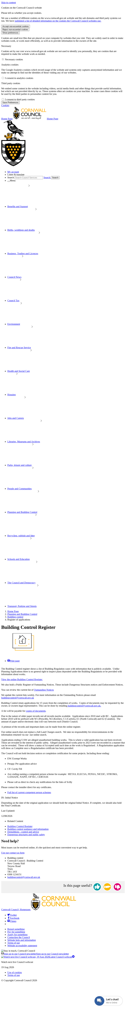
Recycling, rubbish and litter (21, 535)
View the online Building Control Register (22, 679)
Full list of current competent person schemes (29, 792)
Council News (14, 277)
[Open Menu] (8, 181)
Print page (15, 661)
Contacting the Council (18, 937)
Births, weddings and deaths (21, 230)
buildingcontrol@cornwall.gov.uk (17, 697)
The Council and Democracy (21, 582)
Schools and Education (18, 559)
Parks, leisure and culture (19, 465)
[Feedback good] (97, 887)
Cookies (5, 105)
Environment (13, 324)
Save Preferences (10, 102)
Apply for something (17, 934)
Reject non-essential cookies (15, 29)
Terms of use (13, 943)
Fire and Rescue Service (19, 347)
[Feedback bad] (117, 887)
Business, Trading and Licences (22, 253)
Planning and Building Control (22, 512)
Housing (11, 394)
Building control (15, 617)
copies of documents (36, 711)
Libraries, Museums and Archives (23, 441)
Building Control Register (19, 826)
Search (10, 177)
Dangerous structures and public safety (26, 834)
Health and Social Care (18, 371)
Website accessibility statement (22, 945)
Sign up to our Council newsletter (36, 954)
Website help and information (21, 940)
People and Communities (19, 488)
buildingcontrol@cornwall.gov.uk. (84, 705)
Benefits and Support (17, 206)
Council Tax (13, 300)
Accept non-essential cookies (15, 26)
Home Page (13, 611)
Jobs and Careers (15, 418)
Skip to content (8, 2)
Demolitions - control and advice (23, 832)
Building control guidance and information (28, 829)
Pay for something (16, 932)
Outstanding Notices (44, 690)
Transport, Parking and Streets (22, 606)
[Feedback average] (107, 887)
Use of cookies (14, 972)
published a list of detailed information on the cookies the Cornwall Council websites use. (58, 21)
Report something (16, 929)
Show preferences (10, 33)
